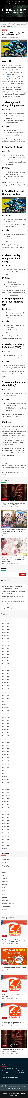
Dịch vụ (4, 869)
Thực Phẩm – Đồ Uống (8, 903)
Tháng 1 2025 (5, 660)
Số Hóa (22, 1)
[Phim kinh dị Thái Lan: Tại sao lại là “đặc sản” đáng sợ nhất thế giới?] (14, 492)
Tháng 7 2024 (5, 679)
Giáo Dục (4, 878)
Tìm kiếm (4, 568)
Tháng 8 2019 (5, 826)
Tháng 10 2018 (6, 833)
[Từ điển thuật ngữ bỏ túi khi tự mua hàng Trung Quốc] (14, 984)
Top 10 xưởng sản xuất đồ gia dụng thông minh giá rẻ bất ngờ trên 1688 (13, 587)
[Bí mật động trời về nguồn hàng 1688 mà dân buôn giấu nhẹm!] (14, 1011)
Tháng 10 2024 (6, 670)
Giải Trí (4, 30)
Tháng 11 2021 (6, 773)
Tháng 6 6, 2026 (14, 971)
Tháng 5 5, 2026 (14, 506)
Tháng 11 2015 (6, 842)
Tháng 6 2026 (5, 620)
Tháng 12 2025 (6, 635)
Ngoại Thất (17, 3)
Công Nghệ (5, 862)
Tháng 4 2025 (5, 651)
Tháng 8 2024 (5, 676)
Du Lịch (11, 1)
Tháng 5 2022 (5, 757)
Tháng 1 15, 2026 (14, 535)
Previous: (14, 465)
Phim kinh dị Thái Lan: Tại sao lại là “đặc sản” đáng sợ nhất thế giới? (13, 607)
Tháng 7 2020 (5, 804)
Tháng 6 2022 (5, 754)
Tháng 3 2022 (5, 764)
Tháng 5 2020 (5, 811)
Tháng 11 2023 (6, 704)
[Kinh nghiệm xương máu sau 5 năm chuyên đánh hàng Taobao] (14, 956)
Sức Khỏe (11, 3)
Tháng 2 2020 (5, 820)
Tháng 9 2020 (5, 798)
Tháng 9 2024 (5, 673)
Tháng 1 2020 (5, 823)
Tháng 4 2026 (5, 626)
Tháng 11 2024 (6, 667)
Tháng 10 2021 (6, 776)
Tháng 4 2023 (5, 726)
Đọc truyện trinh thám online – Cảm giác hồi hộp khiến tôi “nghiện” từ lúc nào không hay (14, 531)
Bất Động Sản (5, 859)
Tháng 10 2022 (6, 745)
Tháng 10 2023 (6, 707)
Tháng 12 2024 (6, 664)
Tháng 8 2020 (5, 801)
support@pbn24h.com (12, 1077)
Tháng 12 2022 (6, 739)
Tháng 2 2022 (5, 767)
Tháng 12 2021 (6, 770)
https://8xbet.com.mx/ (9, 77)
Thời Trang (5, 900)
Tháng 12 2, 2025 (14, 563)
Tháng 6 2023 (5, 720)
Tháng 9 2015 (5, 845)
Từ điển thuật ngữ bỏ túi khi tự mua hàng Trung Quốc (13, 597)
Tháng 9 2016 (5, 839)
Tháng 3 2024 (5, 692)
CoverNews (23, 1093)
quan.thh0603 (6, 37)
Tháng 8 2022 (5, 751)
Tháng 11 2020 (6, 792)
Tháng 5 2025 (5, 648)
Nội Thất (6, 1)
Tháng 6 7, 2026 (14, 943)
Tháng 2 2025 (5, 657)
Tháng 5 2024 (5, 685)
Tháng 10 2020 (6, 795)
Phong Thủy (14, 10)
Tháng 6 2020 (5, 808)
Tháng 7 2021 (5, 779)
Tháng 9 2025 (5, 638)
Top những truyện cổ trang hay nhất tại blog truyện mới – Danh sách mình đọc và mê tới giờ (13, 559)
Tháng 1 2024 (5, 698)
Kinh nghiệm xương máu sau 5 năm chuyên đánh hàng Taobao (13, 592)
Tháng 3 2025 (5, 654)
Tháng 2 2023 (5, 732)
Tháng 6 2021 (5, 783)
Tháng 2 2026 (5, 629)
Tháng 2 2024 (5, 695)
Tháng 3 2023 (5, 729)
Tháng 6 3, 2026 (14, 1025)
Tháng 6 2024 (5, 682)
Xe (3, 913)
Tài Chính (4, 897)
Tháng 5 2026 (5, 623)
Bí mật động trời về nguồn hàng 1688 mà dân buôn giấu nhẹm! (13, 602)
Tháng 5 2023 (5, 723)
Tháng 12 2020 (6, 789)
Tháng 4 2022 (5, 761)
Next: (12, 472)
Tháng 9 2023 (5, 710)
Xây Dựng (4, 909)
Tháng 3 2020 (5, 817)
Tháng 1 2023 (5, 736)
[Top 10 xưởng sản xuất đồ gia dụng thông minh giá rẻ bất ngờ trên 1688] (14, 929)
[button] (2, 19)
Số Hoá (4, 891)
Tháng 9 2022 (5, 748)
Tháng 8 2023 (5, 714)
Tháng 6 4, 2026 (14, 998)
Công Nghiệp (17, 1)
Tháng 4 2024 (5, 689)
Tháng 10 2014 (6, 848)
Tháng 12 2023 (6, 701)
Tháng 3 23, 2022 (14, 37)
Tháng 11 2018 (6, 829)
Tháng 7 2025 (5, 642)
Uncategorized (6, 906)
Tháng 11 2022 (6, 742)
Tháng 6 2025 (5, 645)
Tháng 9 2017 (5, 836)
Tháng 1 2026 (5, 632)
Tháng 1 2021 (5, 786)
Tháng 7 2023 (5, 717)
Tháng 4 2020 (5, 814)
